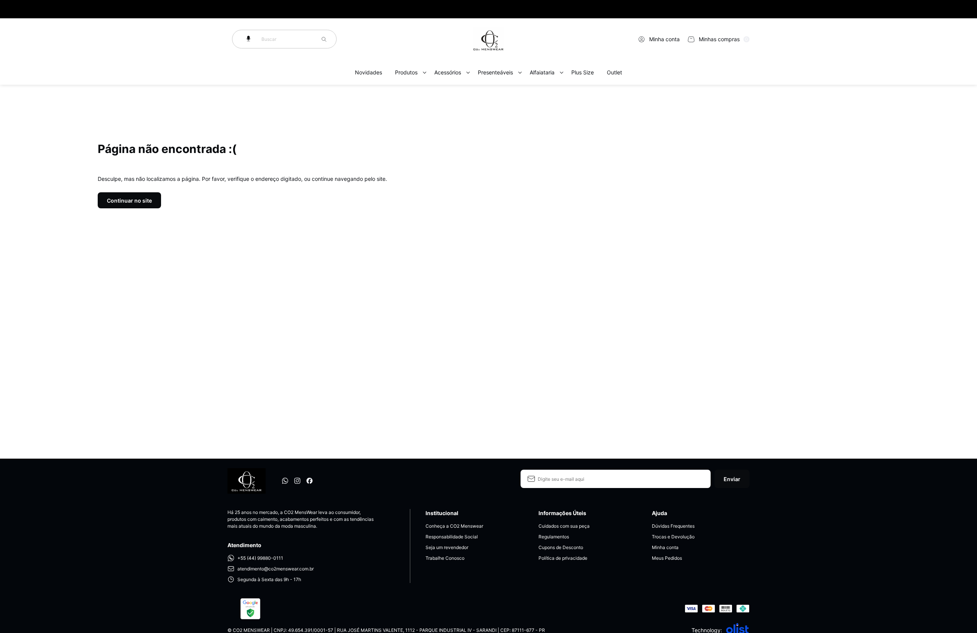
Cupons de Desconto (560, 547)
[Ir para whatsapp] (285, 481)
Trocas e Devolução (673, 537)
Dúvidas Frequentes (673, 526)
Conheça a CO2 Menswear (454, 526)
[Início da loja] (488, 39)
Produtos (406, 72)
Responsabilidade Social (452, 537)
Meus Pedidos (667, 558)
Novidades (368, 72)
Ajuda (659, 513)
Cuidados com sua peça (564, 526)
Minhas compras (723, 39)
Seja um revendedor (447, 547)
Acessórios (447, 72)
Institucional (442, 513)
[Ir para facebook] (309, 481)
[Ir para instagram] (297, 481)
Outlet (614, 72)
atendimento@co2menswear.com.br (275, 569)
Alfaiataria (542, 72)
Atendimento (244, 545)
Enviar (732, 479)
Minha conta (664, 39)
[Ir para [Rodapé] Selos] (250, 608)
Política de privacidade (562, 558)
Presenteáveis (495, 72)
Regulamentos (553, 537)
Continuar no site (129, 200)
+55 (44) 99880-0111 (260, 558)
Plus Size (582, 72)
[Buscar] (324, 39)
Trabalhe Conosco (445, 558)
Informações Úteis (562, 513)
